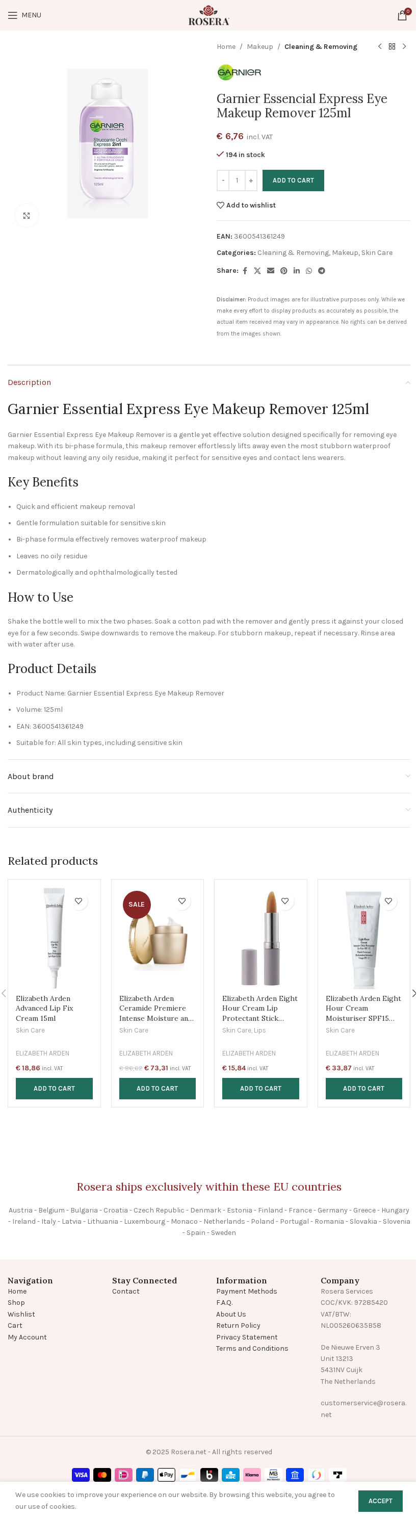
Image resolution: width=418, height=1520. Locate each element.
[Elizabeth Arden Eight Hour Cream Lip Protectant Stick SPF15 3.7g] (260, 938)
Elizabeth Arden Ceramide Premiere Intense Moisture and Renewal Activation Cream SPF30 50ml (155, 1018)
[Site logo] (209, 14)
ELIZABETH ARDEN (42, 1053)
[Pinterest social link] (284, 271)
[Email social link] (270, 271)
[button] (54, 1088)
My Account (27, 1337)
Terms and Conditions (252, 1348)
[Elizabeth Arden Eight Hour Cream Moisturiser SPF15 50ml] (364, 938)
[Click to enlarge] (26, 215)
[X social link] (257, 271)
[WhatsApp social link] (309, 271)
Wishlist (21, 1314)
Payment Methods (246, 1291)
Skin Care (377, 252)
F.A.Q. (224, 1302)
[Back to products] (392, 47)
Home (226, 46)
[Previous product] (380, 47)
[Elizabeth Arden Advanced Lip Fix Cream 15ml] (54, 938)
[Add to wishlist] (79, 901)
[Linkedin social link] (297, 271)
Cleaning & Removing (320, 46)
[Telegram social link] (321, 271)
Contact (126, 1291)
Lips (260, 1030)
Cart (15, 1325)
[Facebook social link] (245, 271)
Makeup (260, 46)
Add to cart (293, 180)
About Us (231, 1314)
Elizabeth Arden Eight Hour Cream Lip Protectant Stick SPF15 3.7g (260, 1013)
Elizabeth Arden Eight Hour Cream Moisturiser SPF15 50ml (363, 1013)
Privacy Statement (247, 1337)
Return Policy (238, 1325)
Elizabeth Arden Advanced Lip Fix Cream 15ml (44, 1008)
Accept (381, 1501)
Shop (16, 1302)
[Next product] (404, 47)
